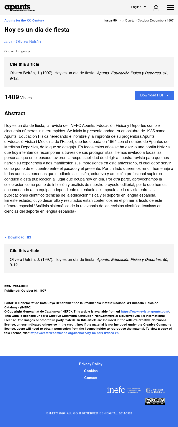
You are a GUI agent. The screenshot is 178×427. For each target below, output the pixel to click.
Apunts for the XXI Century (24, 20)
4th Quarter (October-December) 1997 (139, 20)
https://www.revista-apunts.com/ (145, 311)
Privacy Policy (90, 364)
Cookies (91, 371)
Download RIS (19, 237)
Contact (90, 378)
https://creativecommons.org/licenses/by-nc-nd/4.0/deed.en (74, 333)
